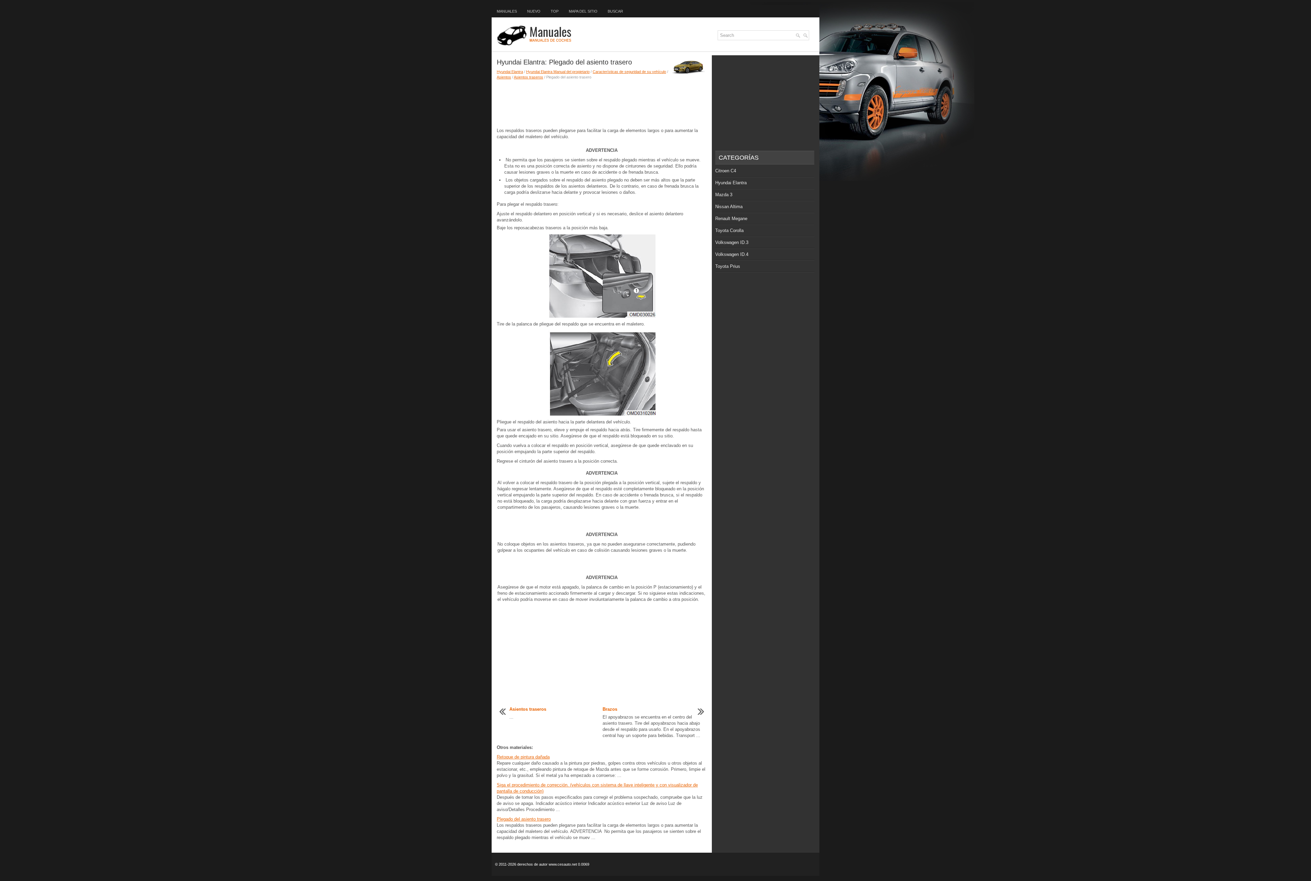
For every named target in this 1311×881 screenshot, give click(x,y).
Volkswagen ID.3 (731, 242)
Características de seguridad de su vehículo (629, 72)
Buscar (615, 11)
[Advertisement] (602, 103)
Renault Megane (731, 218)
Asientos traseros (528, 77)
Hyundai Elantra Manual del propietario (558, 72)
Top (555, 11)
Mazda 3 (723, 194)
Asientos (504, 77)
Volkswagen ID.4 (731, 254)
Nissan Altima (729, 206)
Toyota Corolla (729, 230)
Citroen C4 (725, 170)
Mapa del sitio (583, 11)
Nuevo (533, 11)
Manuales (507, 11)
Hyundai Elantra (510, 72)
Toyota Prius (727, 266)
